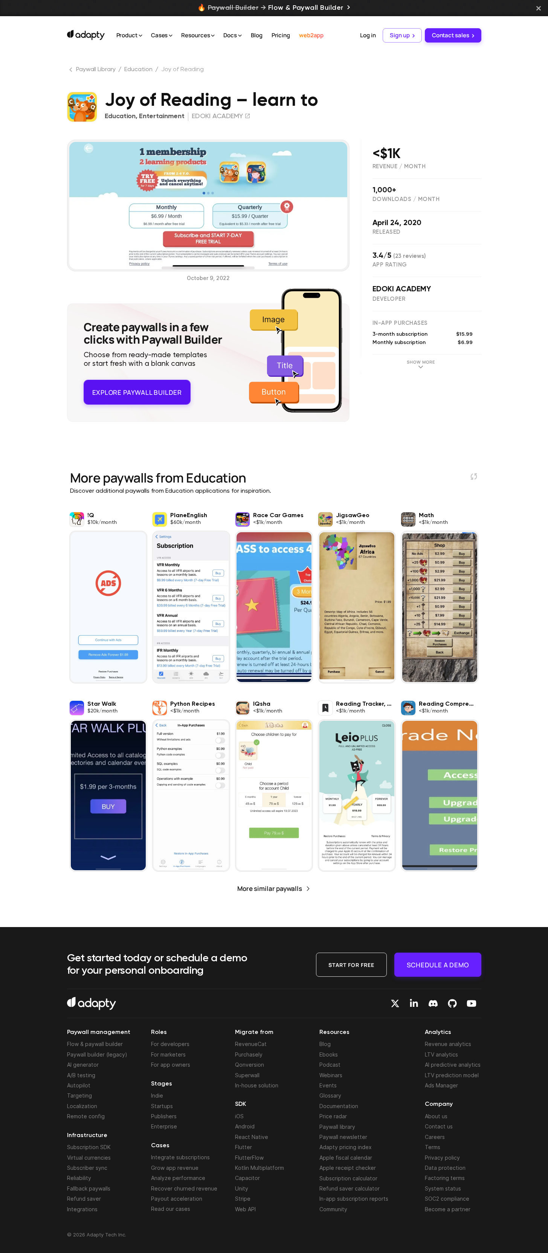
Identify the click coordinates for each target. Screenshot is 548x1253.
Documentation (338, 1106)
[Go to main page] (86, 35)
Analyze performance (178, 1178)
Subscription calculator (348, 1178)
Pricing (281, 35)
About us (436, 1116)
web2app (311, 35)
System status (443, 1188)
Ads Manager (441, 1085)
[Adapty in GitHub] (452, 1003)
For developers (170, 1044)
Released (386, 232)
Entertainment (161, 116)
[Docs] (240, 35)
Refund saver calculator (349, 1188)
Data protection (445, 1168)
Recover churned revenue (184, 1188)
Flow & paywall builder (95, 1044)
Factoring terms (445, 1178)
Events (328, 1085)
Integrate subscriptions (180, 1157)
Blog (257, 35)
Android (245, 1126)
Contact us (439, 1126)
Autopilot (78, 1085)
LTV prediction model (452, 1075)
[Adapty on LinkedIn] (414, 1003)
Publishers (164, 1116)
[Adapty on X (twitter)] (395, 1003)
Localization (82, 1106)
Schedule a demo (438, 964)
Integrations (82, 1209)
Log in (368, 35)
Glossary (330, 1095)
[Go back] (71, 71)
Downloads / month (406, 199)
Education (138, 70)
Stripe (242, 1198)
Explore (137, 389)
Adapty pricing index (345, 1147)
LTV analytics (441, 1054)
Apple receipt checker (347, 1168)
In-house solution (256, 1085)
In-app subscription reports (353, 1198)
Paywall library (337, 1127)
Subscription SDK (89, 1147)
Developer (389, 299)
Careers (435, 1137)
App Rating (389, 265)
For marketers (168, 1054)
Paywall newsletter (343, 1137)
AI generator (83, 1064)
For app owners (170, 1064)
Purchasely (249, 1054)
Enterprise (164, 1126)
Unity (241, 1188)
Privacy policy (442, 1157)
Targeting (79, 1095)
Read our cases (170, 1209)
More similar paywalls (269, 884)
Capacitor (247, 1178)
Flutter (243, 1147)
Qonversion (249, 1064)
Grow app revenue (174, 1168)
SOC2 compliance (447, 1198)
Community (333, 1209)
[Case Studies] (170, 35)
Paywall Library (96, 70)
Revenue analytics (448, 1044)
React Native (251, 1137)
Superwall (247, 1075)
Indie (157, 1095)
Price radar (333, 1116)
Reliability (79, 1178)
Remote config (86, 1116)
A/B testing (81, 1075)
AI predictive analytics (453, 1064)
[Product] (140, 35)
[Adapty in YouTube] (471, 1003)
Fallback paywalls (88, 1188)
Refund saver (84, 1198)
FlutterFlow (249, 1157)
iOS (239, 1116)
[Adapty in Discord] (433, 1003)
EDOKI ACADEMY (401, 289)
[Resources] (213, 35)
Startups (162, 1106)
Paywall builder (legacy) (97, 1054)
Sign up (399, 35)
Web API (245, 1209)
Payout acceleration (176, 1198)
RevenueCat (251, 1044)
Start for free (351, 964)
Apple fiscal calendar (345, 1157)
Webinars (330, 1075)
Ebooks (328, 1054)
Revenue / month (399, 166)
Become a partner (447, 1209)
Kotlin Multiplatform (259, 1168)
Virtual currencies (89, 1157)
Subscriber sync (87, 1168)
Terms (432, 1147)
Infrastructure (87, 1136)
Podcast (329, 1064)
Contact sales (450, 35)
